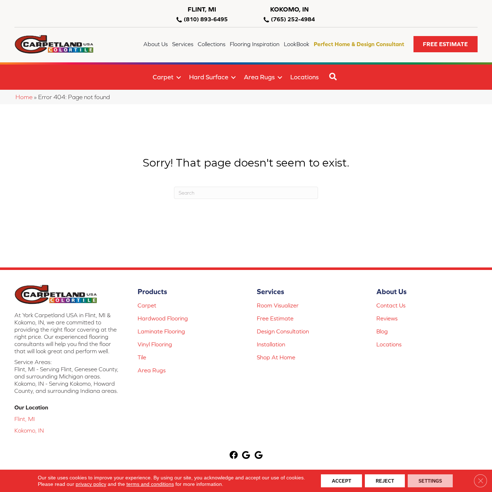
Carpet (163, 77)
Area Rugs (259, 77)
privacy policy (91, 484)
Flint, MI (24, 419)
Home (23, 97)
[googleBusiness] (246, 456)
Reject (385, 481)
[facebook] (233, 456)
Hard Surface (208, 77)
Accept (341, 481)
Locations (304, 77)
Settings (430, 481)
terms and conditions (150, 484)
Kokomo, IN (29, 430)
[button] (445, 44)
